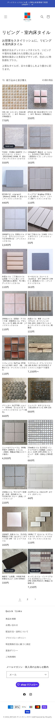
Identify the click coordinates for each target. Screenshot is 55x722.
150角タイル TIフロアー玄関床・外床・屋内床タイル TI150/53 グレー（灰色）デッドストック (14, 495)
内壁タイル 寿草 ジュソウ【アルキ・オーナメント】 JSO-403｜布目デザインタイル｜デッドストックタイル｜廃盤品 (40, 323)
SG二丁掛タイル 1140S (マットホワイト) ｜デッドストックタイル (40, 236)
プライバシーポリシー (16, 637)
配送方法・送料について (17, 631)
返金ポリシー (12, 650)
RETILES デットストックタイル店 (22, 717)
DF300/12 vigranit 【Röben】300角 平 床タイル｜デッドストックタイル (14, 196)
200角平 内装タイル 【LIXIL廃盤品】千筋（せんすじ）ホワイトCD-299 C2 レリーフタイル (14, 537)
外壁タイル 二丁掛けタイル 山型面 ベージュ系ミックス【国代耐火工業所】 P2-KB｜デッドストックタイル (14, 280)
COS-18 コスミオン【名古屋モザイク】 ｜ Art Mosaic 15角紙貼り (14, 114)
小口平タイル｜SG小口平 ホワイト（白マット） (40, 493)
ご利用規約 (11, 656)
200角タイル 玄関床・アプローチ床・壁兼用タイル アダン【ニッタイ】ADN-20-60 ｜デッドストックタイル (14, 322)
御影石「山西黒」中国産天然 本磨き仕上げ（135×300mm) (13, 578)
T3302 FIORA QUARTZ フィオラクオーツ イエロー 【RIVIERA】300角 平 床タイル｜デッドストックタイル (14, 155)
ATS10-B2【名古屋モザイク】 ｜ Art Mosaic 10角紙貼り (40, 113)
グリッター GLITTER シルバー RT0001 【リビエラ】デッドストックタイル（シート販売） (14, 409)
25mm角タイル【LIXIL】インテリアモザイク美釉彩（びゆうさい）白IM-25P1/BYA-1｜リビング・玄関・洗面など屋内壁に (40, 452)
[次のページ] (35, 599)
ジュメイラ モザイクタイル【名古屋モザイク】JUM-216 (39, 407)
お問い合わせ (12, 625)
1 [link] (20, 599)
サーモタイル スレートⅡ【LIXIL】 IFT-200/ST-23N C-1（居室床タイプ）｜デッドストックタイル (40, 280)
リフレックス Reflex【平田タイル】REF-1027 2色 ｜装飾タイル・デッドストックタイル (14, 366)
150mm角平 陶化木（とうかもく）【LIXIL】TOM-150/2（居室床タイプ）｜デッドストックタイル (40, 155)
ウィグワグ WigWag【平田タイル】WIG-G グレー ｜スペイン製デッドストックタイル (40, 196)
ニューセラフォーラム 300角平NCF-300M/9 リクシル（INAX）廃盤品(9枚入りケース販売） (14, 451)
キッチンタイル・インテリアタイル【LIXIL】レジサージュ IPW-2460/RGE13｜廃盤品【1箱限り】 (40, 580)
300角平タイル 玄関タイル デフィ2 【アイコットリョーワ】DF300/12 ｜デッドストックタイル (14, 237)
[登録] (45, 674)
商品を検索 (11, 618)
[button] (6, 17)
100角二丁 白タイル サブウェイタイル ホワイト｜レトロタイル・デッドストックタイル (40, 536)
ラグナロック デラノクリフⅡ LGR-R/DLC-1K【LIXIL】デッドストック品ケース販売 (40, 365)
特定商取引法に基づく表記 (18, 644)
